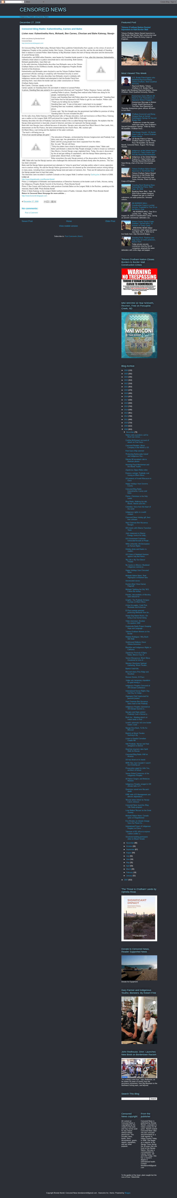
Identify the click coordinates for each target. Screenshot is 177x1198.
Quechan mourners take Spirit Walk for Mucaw (137, 750)
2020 (126, 390)
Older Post (110, 221)
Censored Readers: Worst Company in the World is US (137, 447)
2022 (126, 383)
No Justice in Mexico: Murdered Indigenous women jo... (137, 566)
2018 (126, 396)
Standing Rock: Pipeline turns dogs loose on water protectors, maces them (144, 240)
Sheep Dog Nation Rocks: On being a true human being (137, 617)
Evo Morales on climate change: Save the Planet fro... (138, 822)
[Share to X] (50, 201)
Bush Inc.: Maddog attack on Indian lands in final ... (136, 718)
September (130, 849)
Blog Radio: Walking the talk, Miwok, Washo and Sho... (136, 503)
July (128, 856)
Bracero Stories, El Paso (135, 677)
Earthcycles (95, 175)
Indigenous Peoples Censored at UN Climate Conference (138, 687)
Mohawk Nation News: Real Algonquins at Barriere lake (137, 577)
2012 (126, 416)
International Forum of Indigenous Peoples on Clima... (138, 827)
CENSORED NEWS (43, 9)
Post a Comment (31, 213)
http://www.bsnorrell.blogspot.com (34, 196)
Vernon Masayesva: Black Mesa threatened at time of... (138, 659)
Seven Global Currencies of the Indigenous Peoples (137, 775)
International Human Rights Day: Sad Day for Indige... (138, 692)
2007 (126, 880)
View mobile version (68, 226)
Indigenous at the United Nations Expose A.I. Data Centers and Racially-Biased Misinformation (144, 153)
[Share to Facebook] (52, 201)
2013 (126, 413)
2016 (126, 403)
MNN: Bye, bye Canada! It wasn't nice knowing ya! (138, 764)
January (129, 876)
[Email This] (45, 201)
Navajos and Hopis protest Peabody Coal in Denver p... (137, 713)
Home (69, 221)
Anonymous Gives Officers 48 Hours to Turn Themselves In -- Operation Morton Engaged (143, 98)
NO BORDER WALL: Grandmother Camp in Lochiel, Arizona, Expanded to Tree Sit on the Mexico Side (144, 206)
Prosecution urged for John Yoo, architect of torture (138, 769)
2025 (126, 374)
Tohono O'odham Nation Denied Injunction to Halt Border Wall (135, 28)
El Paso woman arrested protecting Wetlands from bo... (138, 612)
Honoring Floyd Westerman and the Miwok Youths (137, 466)
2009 (126, 426)
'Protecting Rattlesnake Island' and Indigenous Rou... (137, 455)
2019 (126, 393)
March (128, 869)
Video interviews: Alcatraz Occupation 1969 (135, 622)
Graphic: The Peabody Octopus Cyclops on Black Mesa (137, 601)
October (129, 846)
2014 (126, 410)
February (129, 872)
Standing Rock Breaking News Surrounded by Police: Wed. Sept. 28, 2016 (143, 187)
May (128, 862)
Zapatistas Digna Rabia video (137, 470)
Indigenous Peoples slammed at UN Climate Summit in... (138, 708)
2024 (126, 377)
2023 (126, 380)
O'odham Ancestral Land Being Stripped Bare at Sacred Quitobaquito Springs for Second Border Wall (144, 117)
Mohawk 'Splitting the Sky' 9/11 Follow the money (137, 590)
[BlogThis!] (47, 201)
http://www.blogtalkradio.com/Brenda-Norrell (38, 179)
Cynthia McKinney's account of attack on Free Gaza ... (137, 441)
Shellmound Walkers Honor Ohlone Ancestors (136, 643)
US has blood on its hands (135, 760)
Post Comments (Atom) (74, 236)
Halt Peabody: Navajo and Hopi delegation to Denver (137, 745)
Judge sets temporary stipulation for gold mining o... (138, 681)
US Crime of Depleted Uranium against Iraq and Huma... (137, 555)
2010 (126, 423)
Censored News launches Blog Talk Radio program (137, 806)
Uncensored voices (133, 581)
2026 (126, 370)
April (128, 866)
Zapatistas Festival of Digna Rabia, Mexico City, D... (136, 654)
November (130, 843)
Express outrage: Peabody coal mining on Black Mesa (137, 474)
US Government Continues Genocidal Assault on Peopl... (138, 540)
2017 (126, 400)
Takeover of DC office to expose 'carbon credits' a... (138, 833)
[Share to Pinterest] (55, 201)
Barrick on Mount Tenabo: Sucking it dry (135, 734)
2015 (126, 406)
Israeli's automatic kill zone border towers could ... (138, 724)
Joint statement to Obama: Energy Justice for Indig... (136, 534)
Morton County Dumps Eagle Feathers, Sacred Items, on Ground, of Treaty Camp (143, 224)
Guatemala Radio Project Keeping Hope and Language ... (138, 627)
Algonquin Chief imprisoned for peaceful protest (137, 697)
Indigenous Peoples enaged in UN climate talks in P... (138, 785)
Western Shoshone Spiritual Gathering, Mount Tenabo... (137, 664)
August (129, 853)
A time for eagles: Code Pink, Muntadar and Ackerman (137, 606)
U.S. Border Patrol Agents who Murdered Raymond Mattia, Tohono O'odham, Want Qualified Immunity (144, 81)
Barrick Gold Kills (132, 669)
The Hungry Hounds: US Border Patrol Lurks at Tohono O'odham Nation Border (144, 134)
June (128, 859)
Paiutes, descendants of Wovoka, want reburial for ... (138, 596)
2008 (126, 429)
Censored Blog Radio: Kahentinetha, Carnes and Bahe (136, 491)
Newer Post (27, 221)
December (130, 432)
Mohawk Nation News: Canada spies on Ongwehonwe (137, 817)
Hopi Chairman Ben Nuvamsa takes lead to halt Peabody (137, 703)
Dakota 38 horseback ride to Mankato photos (136, 460)
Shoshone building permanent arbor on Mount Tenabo (137, 838)
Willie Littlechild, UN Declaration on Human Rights (138, 545)
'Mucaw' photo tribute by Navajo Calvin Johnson (137, 801)
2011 (126, 419)
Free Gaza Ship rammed (135, 451)
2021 (126, 387)
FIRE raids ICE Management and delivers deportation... (138, 796)
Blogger (127, 1193)
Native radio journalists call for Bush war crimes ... (137, 436)
